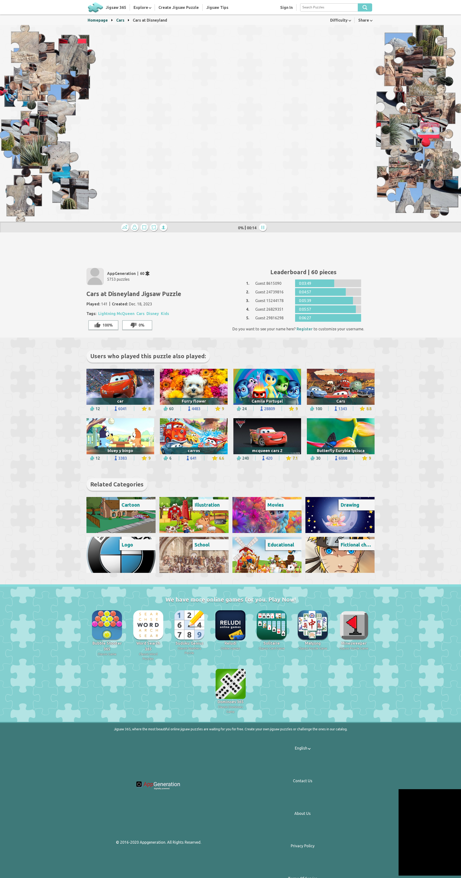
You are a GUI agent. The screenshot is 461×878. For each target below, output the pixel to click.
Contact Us (302, 781)
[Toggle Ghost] (135, 228)
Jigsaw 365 (116, 7)
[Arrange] (145, 228)
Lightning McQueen (116, 313)
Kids (165, 313)
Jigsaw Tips (217, 7)
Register (305, 329)
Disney (152, 313)
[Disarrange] (154, 228)
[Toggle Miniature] (126, 228)
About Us (302, 813)
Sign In (286, 7)
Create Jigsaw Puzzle (178, 7)
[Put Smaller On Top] (164, 228)
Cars (120, 20)
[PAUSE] (263, 228)
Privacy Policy (303, 846)
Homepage (98, 20)
